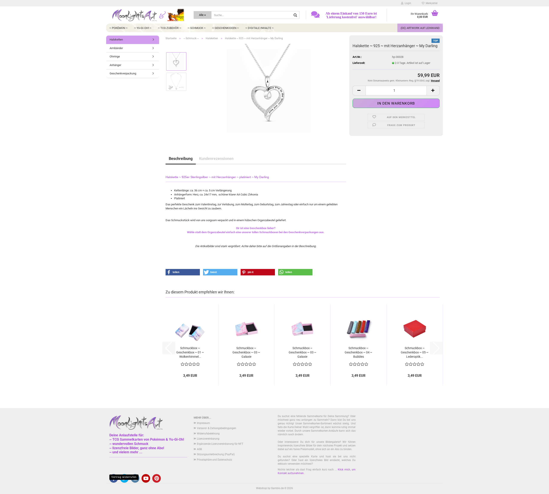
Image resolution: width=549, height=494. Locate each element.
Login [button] (407, 3)
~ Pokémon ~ (118, 28)
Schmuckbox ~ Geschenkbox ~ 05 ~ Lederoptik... (414, 352)
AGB (199, 449)
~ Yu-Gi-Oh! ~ (142, 28)
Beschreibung (181, 158)
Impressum (203, 423)
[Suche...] (295, 15)
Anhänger (115, 65)
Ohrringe (115, 56)
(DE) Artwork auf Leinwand (420, 28)
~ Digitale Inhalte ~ (259, 28)
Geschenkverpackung (123, 73)
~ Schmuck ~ (197, 28)
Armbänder (116, 48)
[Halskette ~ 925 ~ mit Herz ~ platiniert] (268, 91)
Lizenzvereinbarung (208, 438)
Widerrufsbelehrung (208, 433)
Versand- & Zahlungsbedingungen (216, 428)
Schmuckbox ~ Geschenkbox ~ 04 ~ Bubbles (358, 352)
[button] (359, 90)
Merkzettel (430, 3)
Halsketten (116, 39)
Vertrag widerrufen (124, 477)
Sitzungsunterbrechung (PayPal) (216, 454)
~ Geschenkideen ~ (225, 28)
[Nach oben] (537, 487)
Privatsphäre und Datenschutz (214, 459)
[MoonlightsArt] (148, 15)
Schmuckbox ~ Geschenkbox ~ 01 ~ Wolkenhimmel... (190, 352)
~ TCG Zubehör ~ (169, 28)
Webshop (261, 488)
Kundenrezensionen (216, 158)
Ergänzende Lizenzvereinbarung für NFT (220, 443)
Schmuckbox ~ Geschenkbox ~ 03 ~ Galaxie (246, 352)
